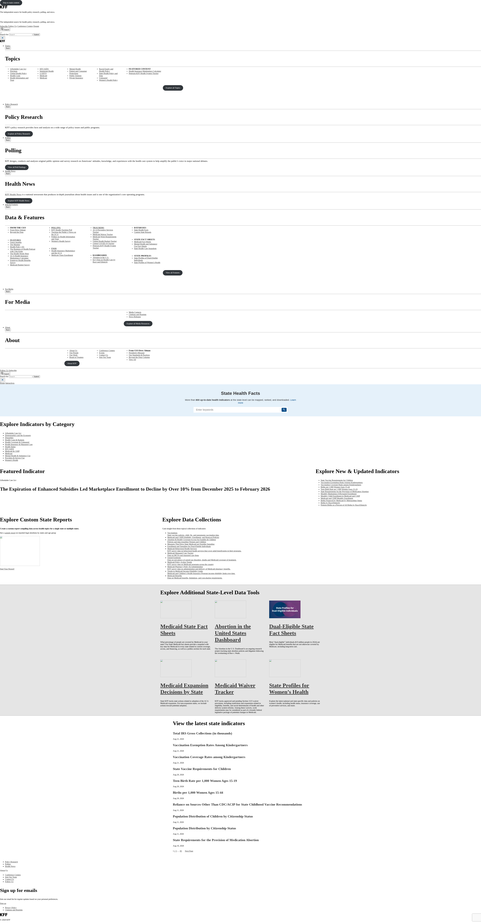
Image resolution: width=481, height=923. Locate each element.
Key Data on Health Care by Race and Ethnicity (104, 261)
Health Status (10, 447)
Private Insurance (76, 78)
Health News (10, 171)
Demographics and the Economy (18, 435)
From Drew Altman (18, 230)
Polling (8, 138)
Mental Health (75, 69)
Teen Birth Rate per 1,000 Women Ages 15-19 (205, 781)
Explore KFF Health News (18, 201)
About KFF (72, 363)
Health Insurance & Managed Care (19, 444)
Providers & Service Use (15, 458)
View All (132, 360)
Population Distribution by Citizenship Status (204, 828)
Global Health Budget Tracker (105, 241)
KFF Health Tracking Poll (61, 230)
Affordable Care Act (18, 69)
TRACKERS (98, 228)
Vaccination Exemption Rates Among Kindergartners (210, 745)
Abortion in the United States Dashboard (233, 633)
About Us (73, 350)
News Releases (135, 317)
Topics (7, 46)
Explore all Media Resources (138, 324)
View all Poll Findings (17, 167)
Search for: (4, 34)
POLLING (56, 228)
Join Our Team (105, 357)
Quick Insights (16, 242)
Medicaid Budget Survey (20, 265)
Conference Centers (25, 26)
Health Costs (15, 76)
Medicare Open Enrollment (62, 255)
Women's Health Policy (108, 80)
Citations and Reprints (137, 314)
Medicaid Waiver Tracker (103, 234)
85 (181, 851)
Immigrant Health (47, 71)
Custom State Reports (142, 232)
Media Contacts (135, 312)
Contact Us (103, 355)
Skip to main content (11, 3)
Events (101, 353)
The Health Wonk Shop (19, 254)
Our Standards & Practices (139, 355)
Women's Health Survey (61, 241)
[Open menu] (1, 32)
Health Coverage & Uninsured (17, 442)
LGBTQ (43, 73)
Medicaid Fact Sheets (142, 242)
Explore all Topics (173, 88)
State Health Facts (141, 230)
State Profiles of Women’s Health (147, 262)
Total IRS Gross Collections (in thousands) (202, 733)
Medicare (43, 78)
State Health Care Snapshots (145, 248)
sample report (10, 533)
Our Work (73, 355)
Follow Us (12, 26)
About (7, 327)
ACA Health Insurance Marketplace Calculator (19, 257)
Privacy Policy (11, 908)
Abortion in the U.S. (101, 257)
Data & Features (11, 204)
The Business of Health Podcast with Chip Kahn (22, 250)
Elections (13, 71)
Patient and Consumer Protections (78, 72)
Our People (73, 353)
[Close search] (2, 38)
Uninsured (103, 78)
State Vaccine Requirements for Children (202, 769)
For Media (9, 289)
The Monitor (15, 245)
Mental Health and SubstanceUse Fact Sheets (145, 245)
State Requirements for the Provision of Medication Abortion (216, 840)
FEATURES (15, 240)
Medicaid (43, 76)
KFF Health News (13, 194)
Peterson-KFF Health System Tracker (143, 73)
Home (2, 383)
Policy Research (11, 104)
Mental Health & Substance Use (17, 456)
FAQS (54, 248)
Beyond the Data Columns (139, 357)
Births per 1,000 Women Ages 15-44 (198, 792)
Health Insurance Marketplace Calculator (145, 71)
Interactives (9, 383)
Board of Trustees (76, 357)
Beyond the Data (16, 232)
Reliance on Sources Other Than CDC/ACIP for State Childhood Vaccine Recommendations (237, 804)
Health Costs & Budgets (14, 440)
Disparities (9, 438)
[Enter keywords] (240, 410)
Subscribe (4, 26)
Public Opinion (75, 76)
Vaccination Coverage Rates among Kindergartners (209, 757)
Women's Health (11, 460)
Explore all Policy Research (19, 134)
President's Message (137, 353)
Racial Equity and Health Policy (106, 70)
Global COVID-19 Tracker (103, 243)
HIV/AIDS (44, 69)
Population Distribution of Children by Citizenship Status (213, 816)
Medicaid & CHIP (12, 451)
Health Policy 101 (17, 247)
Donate (36, 26)
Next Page (189, 851)
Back (8, 48)
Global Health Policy (18, 73)
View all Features (172, 273)
